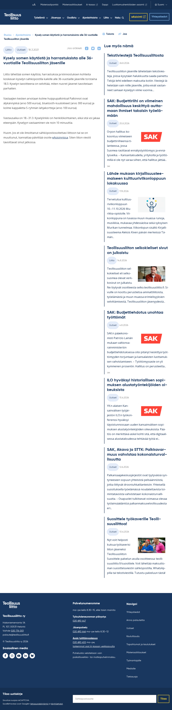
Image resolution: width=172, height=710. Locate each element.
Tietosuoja (132, 677)
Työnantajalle (133, 660)
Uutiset (21, 50)
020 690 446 (79, 631)
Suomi (161, 5)
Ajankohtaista (90, 18)
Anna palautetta (135, 620)
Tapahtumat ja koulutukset (140, 644)
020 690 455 (79, 642)
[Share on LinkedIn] (99, 48)
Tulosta (110, 34)
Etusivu (7, 35)
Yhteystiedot (159, 16)
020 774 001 (17, 631)
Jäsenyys (56, 18)
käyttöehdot (57, 704)
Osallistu (71, 18)
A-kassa (90, 5)
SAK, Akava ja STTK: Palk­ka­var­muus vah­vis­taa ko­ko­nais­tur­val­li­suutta (137, 454)
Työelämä (39, 18)
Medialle (131, 668)
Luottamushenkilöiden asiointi (128, 5)
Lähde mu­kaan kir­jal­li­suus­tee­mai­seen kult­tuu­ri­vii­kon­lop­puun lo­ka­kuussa (136, 178)
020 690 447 (79, 621)
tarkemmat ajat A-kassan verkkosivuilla (94, 646)
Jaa (125, 34)
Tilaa (163, 699)
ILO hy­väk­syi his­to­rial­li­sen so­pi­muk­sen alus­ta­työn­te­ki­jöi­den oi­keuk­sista (137, 385)
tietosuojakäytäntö (39, 704)
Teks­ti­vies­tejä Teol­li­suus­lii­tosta (135, 55)
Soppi (105, 5)
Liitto (106, 18)
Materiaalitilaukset (72, 5)
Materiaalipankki (49, 5)
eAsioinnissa (60, 137)
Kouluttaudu (133, 636)
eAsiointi (136, 17)
